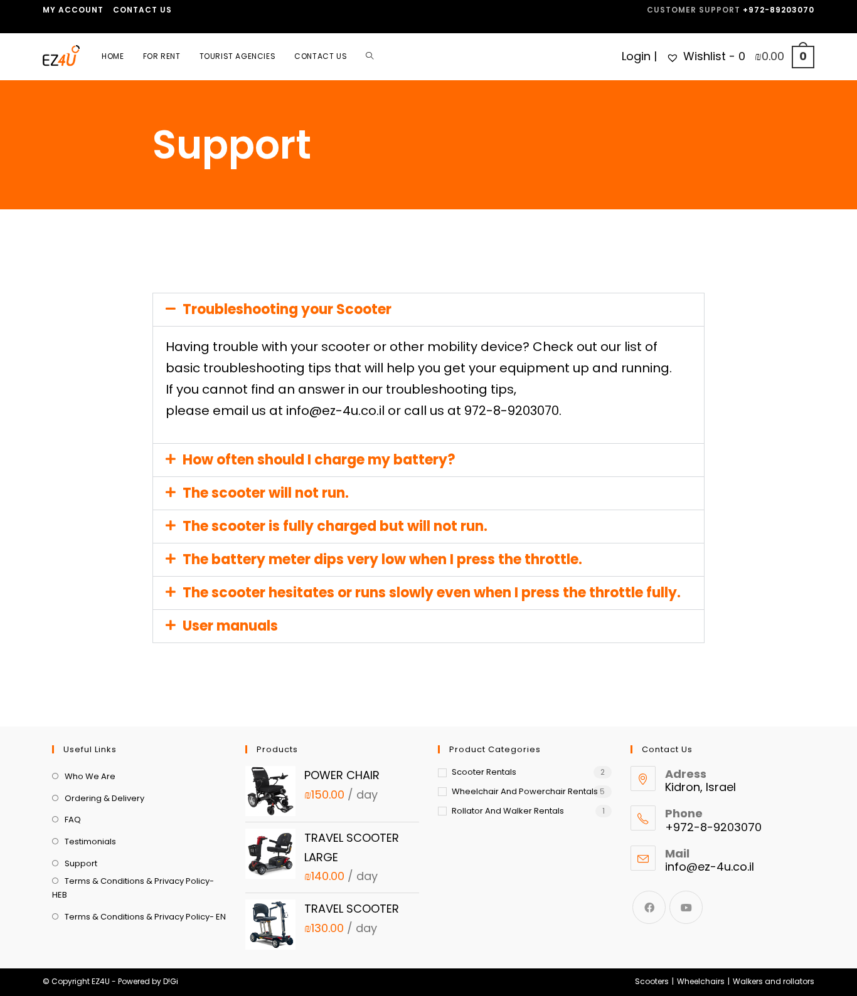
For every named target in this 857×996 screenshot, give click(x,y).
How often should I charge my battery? (319, 459)
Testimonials (90, 841)
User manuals (230, 626)
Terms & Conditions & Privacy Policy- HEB (133, 888)
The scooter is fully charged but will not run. (335, 526)
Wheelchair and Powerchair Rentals (525, 791)
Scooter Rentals (484, 772)
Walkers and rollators (773, 981)
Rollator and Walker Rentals (508, 811)
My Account (73, 9)
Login (636, 56)
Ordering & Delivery (104, 798)
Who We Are (90, 776)
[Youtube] (686, 907)
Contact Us (142, 9)
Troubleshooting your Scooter (287, 309)
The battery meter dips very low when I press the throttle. (382, 559)
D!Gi (170, 981)
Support (81, 863)
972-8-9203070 (511, 410)
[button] (428, 309)
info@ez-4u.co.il (335, 410)
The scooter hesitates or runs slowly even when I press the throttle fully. (432, 592)
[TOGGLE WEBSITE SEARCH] (369, 56)
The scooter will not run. (266, 493)
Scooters (652, 981)
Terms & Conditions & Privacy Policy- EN (145, 917)
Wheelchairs (701, 981)
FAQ (73, 820)
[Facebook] (649, 907)
